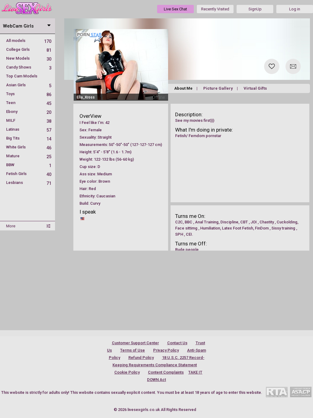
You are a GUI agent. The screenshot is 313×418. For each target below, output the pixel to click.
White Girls (28, 147)
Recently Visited (215, 9)
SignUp (255, 9)
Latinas (28, 129)
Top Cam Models (21, 76)
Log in (294, 9)
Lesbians (28, 182)
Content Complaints (166, 372)
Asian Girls (28, 85)
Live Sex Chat (175, 9)
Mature (28, 156)
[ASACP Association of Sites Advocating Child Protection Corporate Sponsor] (300, 391)
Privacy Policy (166, 350)
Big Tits (28, 138)
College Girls (28, 49)
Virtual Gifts (255, 88)
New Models (28, 58)
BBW (28, 164)
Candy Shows (28, 67)
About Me (183, 88)
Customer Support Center (135, 343)
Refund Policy (141, 357)
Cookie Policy (127, 372)
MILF (28, 120)
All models (28, 40)
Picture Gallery (218, 88)
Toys (28, 93)
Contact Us (177, 343)
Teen (28, 102)
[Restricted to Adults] (276, 391)
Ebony (28, 111)
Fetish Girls (28, 173)
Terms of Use (132, 350)
